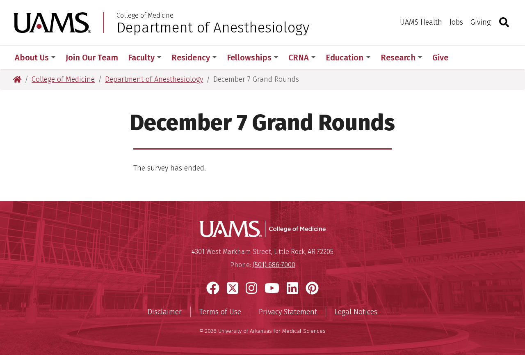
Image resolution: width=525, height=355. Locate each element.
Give (440, 57)
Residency (190, 57)
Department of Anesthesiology (212, 27)
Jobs (456, 22)
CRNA (298, 57)
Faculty (141, 57)
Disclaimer (165, 311)
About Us (32, 57)
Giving (480, 22)
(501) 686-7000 (274, 265)
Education (344, 57)
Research (398, 57)
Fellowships (249, 57)
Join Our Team (92, 57)
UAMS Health (421, 22)
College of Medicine (144, 15)
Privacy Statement (288, 311)
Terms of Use (220, 311)
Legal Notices (356, 311)
